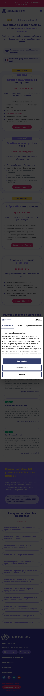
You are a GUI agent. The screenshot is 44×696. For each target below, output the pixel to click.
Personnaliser (21, 368)
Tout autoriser (22, 361)
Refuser (22, 374)
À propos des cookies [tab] (34, 326)
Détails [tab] (19, 326)
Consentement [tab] (7, 326)
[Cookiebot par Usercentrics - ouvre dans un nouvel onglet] (33, 320)
